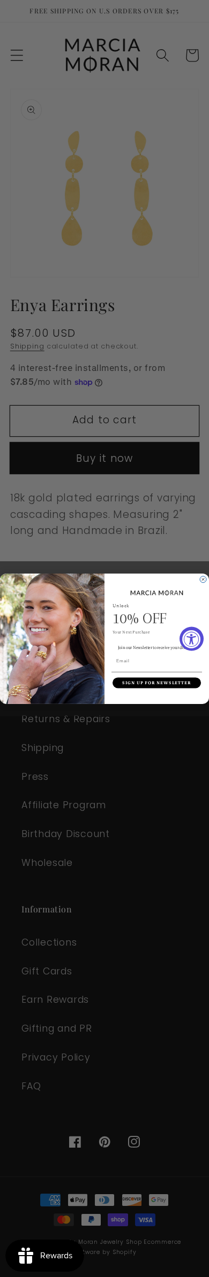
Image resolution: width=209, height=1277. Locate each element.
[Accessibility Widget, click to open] (192, 638)
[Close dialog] (203, 579)
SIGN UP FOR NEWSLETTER (156, 683)
